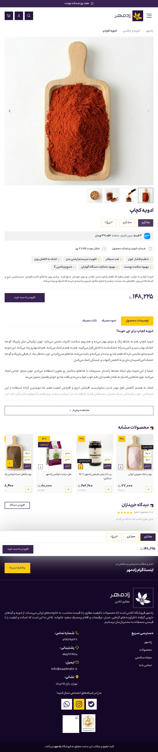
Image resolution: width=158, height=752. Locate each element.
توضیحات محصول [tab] (137, 321)
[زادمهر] (129, 15)
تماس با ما (145, 665)
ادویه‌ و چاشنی (131, 31)
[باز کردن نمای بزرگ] (79, 111)
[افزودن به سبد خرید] (148, 489)
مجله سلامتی (143, 658)
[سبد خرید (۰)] (9, 16)
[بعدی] (9, 111)
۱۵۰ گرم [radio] (146, 223)
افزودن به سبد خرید (24, 298)
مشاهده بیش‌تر (81, 410)
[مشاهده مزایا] (120, 466)
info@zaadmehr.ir (64, 669)
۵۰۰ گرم (148, 466)
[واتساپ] (66, 704)
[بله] (91, 704)
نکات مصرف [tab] (89, 321)
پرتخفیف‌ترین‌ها (17, 568)
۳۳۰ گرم (107, 466)
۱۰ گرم (67, 466)
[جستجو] (29, 16)
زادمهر (149, 31)
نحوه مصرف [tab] (109, 321)
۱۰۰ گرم (67, 453)
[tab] (145, 195)
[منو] (149, 16)
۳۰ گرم (67, 460)
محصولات (145, 650)
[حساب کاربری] (19, 16)
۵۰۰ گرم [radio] (127, 223)
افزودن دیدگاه (17, 505)
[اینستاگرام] (79, 704)
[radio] (108, 223)
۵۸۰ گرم (107, 460)
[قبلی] (148, 111)
